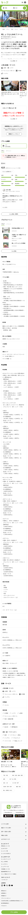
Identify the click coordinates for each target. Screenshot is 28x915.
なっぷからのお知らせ (6, 853)
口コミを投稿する (7, 171)
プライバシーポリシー (6, 898)
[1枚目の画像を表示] (10, 25)
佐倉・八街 (5, 782)
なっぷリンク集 (4, 851)
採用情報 (3, 893)
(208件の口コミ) (7, 38)
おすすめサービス (5, 839)
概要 (3, 29)
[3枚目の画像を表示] (14, 25)
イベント (8, 224)
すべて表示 (5, 207)
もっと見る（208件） (14, 214)
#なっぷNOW (4, 861)
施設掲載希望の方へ (5, 871)
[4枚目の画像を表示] (16, 25)
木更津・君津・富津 (7, 786)
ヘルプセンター (4, 879)
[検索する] (24, 8)
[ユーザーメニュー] (24, 2)
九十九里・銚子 (15, 782)
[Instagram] (2, 885)
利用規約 (3, 895)
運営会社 (3, 890)
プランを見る (14, 912)
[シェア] (22, 13)
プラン (7, 29)
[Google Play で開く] (20, 815)
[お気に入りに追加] (26, 13)
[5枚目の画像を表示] (18, 25)
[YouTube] (12, 885)
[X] (7, 885)
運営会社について (5, 846)
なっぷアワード (4, 866)
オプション (8, 150)
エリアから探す (5, 824)
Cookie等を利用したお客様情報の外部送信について (12, 900)
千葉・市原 (5, 775)
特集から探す (4, 835)
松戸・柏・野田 (13, 779)
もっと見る (13, 60)
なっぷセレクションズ (6, 859)
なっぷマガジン (4, 864)
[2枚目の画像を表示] (12, 25)
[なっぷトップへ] (4, 2)
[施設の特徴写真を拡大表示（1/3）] (10, 86)
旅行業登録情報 (4, 903)
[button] (13, 196)
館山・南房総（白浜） (8, 790)
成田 (4, 779)
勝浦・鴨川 (18, 786)
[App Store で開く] (8, 815)
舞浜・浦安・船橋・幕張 (17, 775)
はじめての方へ (4, 848)
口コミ (16, 29)
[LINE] (4, 885)
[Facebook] (9, 885)
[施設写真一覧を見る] (14, 19)
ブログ (21, 29)
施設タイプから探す (6, 827)
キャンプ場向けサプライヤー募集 (8, 874)
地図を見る (14, 36)
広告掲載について (5, 869)
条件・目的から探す (6, 831)
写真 (12, 29)
